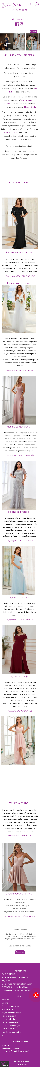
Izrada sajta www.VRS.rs (20, 1064)
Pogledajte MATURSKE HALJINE (20, 836)
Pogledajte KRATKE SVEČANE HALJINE (20, 916)
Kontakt (5, 1035)
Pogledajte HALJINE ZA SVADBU (20, 541)
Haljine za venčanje (10, 1022)
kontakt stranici (10, 132)
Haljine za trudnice (9, 1019)
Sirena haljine (7, 1009)
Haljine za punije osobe (11, 1013)
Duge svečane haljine (11, 1006)
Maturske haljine (8, 1029)
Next (39, 42)
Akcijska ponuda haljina (11, 1032)
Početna (5, 1000)
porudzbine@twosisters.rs (19, 19)
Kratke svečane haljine (11, 1025)
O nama (5, 1003)
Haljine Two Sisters (21, 987)
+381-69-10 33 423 (19, 10)
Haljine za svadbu (9, 1016)
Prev (1, 42)
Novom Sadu (29, 107)
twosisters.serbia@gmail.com (20, 984)
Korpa (6, 1063)
